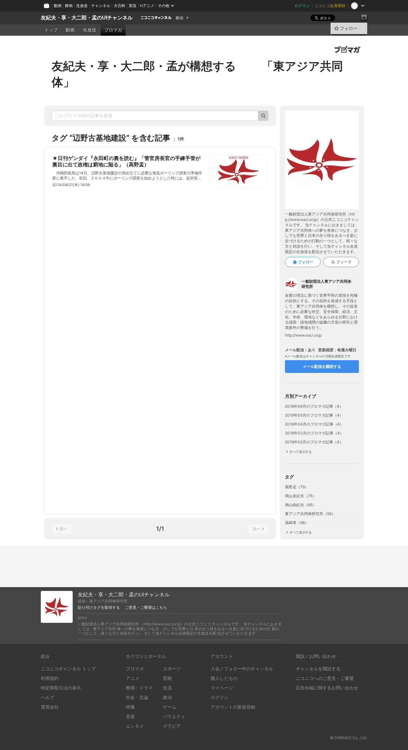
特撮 (130, 707)
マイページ (222, 687)
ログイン (302, 5)
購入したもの (224, 678)
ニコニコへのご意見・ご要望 (325, 678)
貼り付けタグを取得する (99, 607)
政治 (179, 18)
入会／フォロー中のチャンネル (242, 668)
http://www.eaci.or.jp (303, 335)
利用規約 (50, 678)
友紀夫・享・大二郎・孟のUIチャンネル (87, 17)
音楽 (130, 716)
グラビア (172, 726)
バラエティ (174, 716)
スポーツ (172, 668)
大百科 (119, 5)
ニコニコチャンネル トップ (68, 668)
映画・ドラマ (139, 687)
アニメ (132, 678)
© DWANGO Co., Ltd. (348, 737)
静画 (69, 5)
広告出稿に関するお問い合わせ (327, 687)
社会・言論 (137, 697)
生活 (167, 687)
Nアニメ (147, 5)
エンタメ (135, 726)
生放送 (82, 5)
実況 (132, 5)
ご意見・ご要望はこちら (146, 607)
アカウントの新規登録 (233, 707)
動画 (58, 5)
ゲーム (169, 707)
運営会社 (50, 707)
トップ (51, 30)
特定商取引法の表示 (61, 687)
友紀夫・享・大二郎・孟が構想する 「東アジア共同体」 (197, 74)
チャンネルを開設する (318, 668)
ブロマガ (113, 30)
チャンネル (100, 5)
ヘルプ (47, 697)
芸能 (167, 678)
